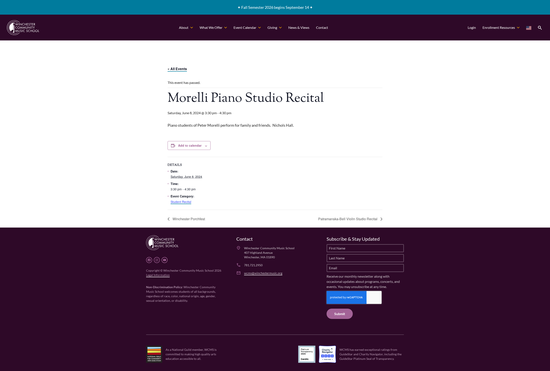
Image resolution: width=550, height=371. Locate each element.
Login (472, 27)
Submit (339, 314)
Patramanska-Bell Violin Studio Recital (348, 218)
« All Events (177, 68)
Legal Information (158, 275)
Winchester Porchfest (188, 218)
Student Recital (181, 202)
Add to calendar (190, 145)
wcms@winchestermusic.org (263, 273)
